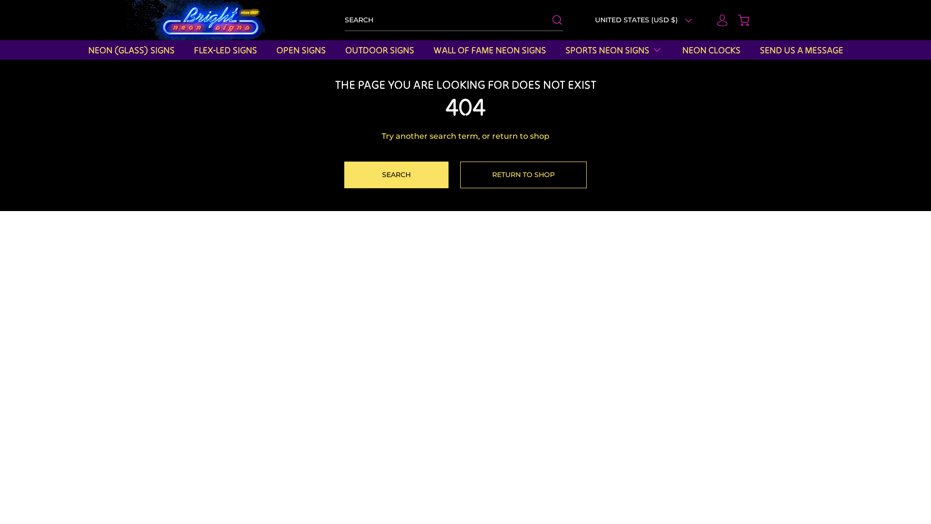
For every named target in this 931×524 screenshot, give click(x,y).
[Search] (552, 20)
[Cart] (739, 20)
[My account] (717, 20)
